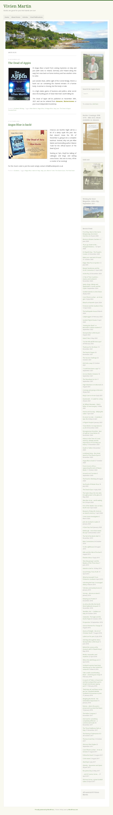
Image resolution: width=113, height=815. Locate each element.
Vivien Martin (17, 6)
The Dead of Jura (60, 170)
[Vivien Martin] (56, 35)
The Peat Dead (70, 170)
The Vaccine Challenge (90, 358)
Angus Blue (41, 108)
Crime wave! (86, 758)
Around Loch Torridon (90, 473)
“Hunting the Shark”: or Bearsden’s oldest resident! (91, 326)
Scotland (16, 108)
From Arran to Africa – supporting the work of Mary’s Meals (92, 468)
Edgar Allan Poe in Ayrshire (91, 263)
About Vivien (15, 17)
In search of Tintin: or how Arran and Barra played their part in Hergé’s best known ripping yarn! (93, 683)
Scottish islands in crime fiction (92, 292)
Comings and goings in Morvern (93, 390)
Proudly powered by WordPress (44, 809)
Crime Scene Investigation (91, 516)
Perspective (86, 622)
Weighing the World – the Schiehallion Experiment (90, 700)
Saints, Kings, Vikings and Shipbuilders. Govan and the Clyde (91, 286)
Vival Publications (36, 17)
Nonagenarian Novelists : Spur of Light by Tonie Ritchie (92, 432)
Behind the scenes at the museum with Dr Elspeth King (92, 648)
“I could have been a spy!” (91, 369)
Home (7, 17)
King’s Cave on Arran (89, 395)
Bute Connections (88, 541)
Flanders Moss (87, 558)
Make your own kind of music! (92, 257)
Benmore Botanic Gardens (91, 239)
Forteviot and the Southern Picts (93, 306)
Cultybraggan (87, 317)
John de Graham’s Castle (90, 522)
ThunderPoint (12, 110)
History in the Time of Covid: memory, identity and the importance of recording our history (92, 441)
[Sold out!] (93, 189)
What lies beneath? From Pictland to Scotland (90, 578)
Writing (22, 108)
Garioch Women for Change (91, 626)
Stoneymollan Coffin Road (91, 333)
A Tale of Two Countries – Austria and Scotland (91, 278)
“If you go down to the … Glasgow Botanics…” (90, 246)
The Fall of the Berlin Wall (90, 536)
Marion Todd (51, 170)
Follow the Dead (88, 755)
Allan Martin (33, 108)
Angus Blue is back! (20, 124)
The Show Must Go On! (90, 379)
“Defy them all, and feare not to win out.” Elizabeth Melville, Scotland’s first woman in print (92, 691)
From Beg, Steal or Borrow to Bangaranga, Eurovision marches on (92, 234)
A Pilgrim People (88, 422)
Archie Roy (86, 274)
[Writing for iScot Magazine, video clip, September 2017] (93, 212)
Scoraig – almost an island (91, 593)
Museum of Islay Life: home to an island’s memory (92, 512)
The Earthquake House (90, 311)
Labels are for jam (88, 636)
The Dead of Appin (19, 63)
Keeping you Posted (89, 599)
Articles (25, 17)
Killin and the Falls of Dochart (92, 552)
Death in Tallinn (87, 448)
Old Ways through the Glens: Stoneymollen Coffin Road (92, 641)
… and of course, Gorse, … (91, 774)
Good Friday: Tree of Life (90, 572)
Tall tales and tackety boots (91, 588)
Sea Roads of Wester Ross (91, 484)
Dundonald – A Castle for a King (93, 399)
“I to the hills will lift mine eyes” (92, 342)
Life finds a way (87, 363)
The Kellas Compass (89, 713)
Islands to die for (88, 568)
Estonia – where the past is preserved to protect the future (92, 707)
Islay (55, 108)
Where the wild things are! (91, 660)
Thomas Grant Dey (88, 739)
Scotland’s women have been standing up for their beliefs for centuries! (92, 667)
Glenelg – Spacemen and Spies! (92, 765)
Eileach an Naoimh (88, 302)
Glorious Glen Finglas (89, 744)
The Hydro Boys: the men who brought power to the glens (92, 494)
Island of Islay (36, 170)
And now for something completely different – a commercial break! (90, 721)
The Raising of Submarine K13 (92, 734)
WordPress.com (73, 809)
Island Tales (86, 338)
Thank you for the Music (90, 347)
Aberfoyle (86, 762)
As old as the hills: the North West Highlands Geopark (91, 605)
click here (95, 104)
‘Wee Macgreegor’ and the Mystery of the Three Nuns (91, 562)
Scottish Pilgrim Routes (90, 320)
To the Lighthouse (88, 547)
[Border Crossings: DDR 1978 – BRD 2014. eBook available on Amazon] (93, 150)
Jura (58, 108)
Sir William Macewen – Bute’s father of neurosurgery (91, 405)
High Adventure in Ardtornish (92, 385)
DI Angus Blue (49, 108)
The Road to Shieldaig (89, 479)
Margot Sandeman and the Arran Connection (91, 269)
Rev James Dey (87, 771)
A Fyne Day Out (87, 527)
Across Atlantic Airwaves (90, 374)
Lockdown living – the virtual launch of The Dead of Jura (91, 454)
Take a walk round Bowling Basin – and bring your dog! (91, 674)
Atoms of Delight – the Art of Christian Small (91, 632)
